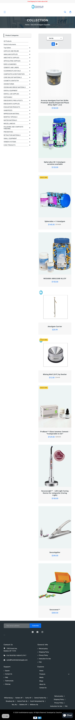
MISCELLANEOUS (9, 123)
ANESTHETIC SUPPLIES (11, 58)
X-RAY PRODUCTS (9, 145)
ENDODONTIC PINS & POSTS (13, 100)
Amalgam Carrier (55, 326)
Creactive (59, 712)
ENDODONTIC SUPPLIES (12, 104)
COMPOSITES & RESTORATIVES (14, 74)
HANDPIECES (8, 110)
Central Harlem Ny (40, 698)
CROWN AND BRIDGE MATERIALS (15, 87)
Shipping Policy (44, 652)
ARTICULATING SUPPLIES (12, 61)
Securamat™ (55, 610)
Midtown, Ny (34, 704)
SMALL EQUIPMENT (10, 138)
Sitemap (7, 684)
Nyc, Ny (14, 704)
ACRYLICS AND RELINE (11, 51)
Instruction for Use (45, 659)
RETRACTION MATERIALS (12, 135)
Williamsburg (8, 698)
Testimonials (9, 681)
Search (7, 671)
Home (27, 25)
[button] (66, 12)
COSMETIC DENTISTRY (11, 81)
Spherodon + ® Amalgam (55, 221)
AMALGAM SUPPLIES (11, 54)
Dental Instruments (10, 44)
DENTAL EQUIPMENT (10, 90)
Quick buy (46, 91)
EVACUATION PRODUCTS (12, 107)
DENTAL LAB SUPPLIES (11, 94)
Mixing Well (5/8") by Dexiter (55, 374)
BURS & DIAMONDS (10, 64)
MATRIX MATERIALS (10, 120)
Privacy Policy (43, 655)
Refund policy (43, 648)
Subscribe (35, 626)
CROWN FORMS (9, 84)
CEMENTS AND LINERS (11, 67)
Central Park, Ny (22, 701)
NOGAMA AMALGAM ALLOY (55, 278)
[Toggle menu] (69, 674)
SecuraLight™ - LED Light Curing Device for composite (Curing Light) (55, 493)
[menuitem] (54, 670)
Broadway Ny (10, 701)
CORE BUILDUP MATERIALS (13, 77)
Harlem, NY (19, 698)
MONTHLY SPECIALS (10, 117)
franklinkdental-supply (26, 712)
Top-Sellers (7, 48)
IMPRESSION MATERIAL (11, 114)
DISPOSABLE (8, 97)
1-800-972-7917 (21, 655)
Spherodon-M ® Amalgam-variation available (55, 163)
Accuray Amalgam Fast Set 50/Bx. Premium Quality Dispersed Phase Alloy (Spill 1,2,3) (55, 103)
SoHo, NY (28, 698)
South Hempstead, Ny (37, 701)
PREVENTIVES (8, 132)
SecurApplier (54, 552)
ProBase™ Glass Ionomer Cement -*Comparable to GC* (54, 433)
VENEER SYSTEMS (10, 142)
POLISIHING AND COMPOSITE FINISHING (13, 127)
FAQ (40, 662)
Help (6, 677)
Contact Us (8, 674)
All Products (7, 41)
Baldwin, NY (23, 704)
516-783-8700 (10, 655)
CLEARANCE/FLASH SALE (12, 71)
